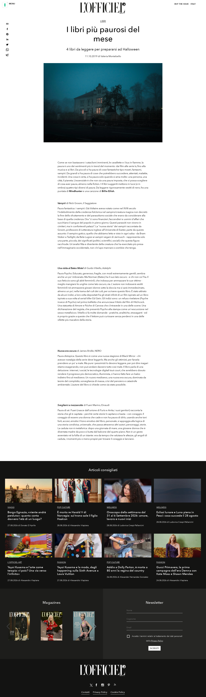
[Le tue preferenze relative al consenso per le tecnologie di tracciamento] (5, 5)
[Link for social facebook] (96, 685)
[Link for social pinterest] (108, 685)
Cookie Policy (118, 692)
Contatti (85, 692)
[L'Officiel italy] (103, 8)
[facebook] (7, 29)
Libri (103, 21)
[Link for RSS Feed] (115, 685)
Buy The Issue (181, 4)
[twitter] (7, 45)
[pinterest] (7, 34)
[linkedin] (7, 39)
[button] (95, 626)
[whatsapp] (7, 50)
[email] (7, 24)
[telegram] (7, 55)
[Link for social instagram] (102, 685)
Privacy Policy (157, 641)
